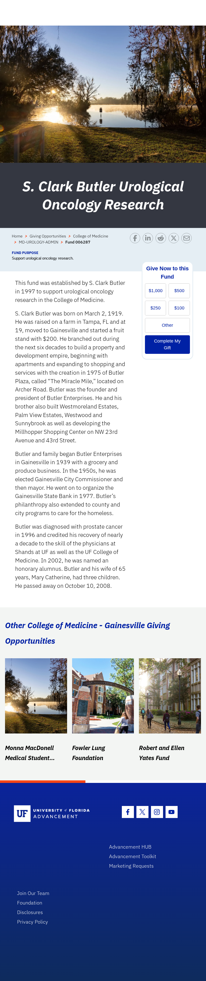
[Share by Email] (187, 241)
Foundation (29, 902)
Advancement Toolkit (132, 856)
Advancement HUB (130, 846)
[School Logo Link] (55, 814)
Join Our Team (33, 893)
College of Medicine (90, 235)
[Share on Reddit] (162, 241)
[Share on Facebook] (136, 241)
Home (17, 235)
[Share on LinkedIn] (149, 241)
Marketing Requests (131, 865)
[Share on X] (175, 241)
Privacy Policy (32, 921)
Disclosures (30, 912)
